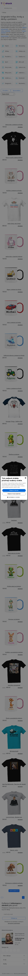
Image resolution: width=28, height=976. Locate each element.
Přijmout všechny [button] (14, 490)
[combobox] (25, 478)
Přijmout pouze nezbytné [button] (14, 493)
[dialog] (14, 488)
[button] (14, 497)
